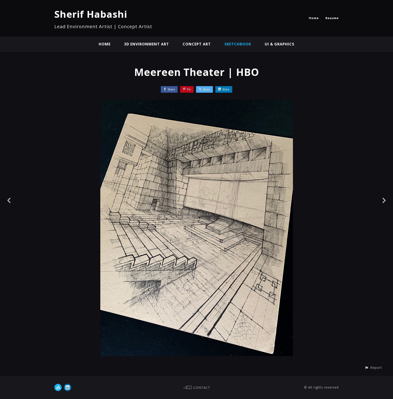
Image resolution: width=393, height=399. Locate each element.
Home (314, 18)
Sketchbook (237, 44)
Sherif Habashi (90, 13)
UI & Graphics (279, 44)
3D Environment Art (146, 44)
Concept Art (197, 44)
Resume (332, 18)
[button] (373, 367)
